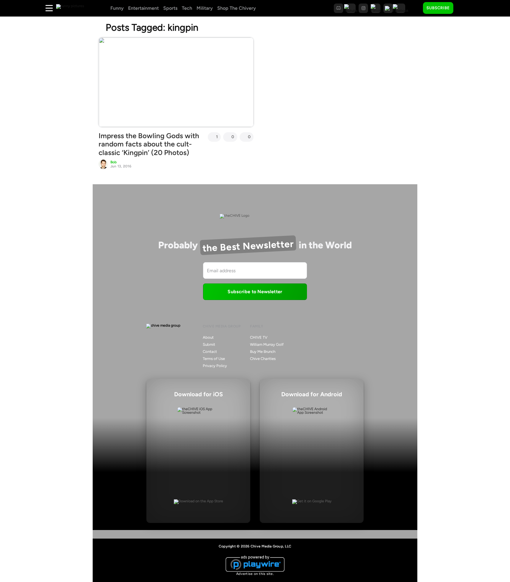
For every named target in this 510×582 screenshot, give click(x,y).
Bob (113, 162)
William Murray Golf (267, 344)
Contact (210, 351)
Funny (117, 8)
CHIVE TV (258, 337)
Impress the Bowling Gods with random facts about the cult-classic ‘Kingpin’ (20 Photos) (149, 144)
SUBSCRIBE (438, 8)
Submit (209, 344)
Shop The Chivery (236, 8)
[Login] (463, 8)
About (208, 337)
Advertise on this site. (255, 574)
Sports (170, 8)
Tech (187, 8)
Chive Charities (263, 358)
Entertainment (143, 8)
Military (205, 8)
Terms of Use (214, 358)
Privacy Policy (215, 365)
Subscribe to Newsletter (255, 291)
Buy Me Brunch (262, 351)
